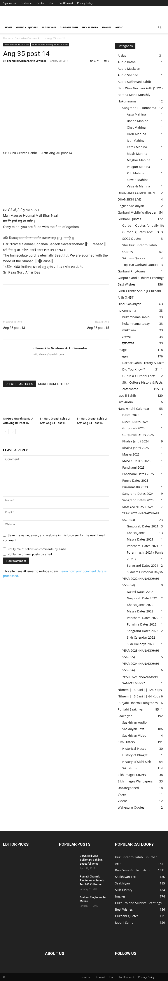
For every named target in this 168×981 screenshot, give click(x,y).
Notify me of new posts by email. (30, 554)
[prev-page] (6, 431)
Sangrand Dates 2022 (142, 631)
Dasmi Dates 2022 (140, 592)
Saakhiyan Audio (134, 722)
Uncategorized (128, 788)
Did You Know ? (133, 369)
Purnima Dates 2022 (141, 624)
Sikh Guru (129, 768)
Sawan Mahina (138, 180)
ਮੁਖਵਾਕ (126, 337)
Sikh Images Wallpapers (135, 781)
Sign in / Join (10, 3)
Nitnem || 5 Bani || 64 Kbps (139, 696)
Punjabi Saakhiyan (131, 709)
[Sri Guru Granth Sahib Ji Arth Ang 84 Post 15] (56, 404)
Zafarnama (130, 389)
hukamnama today (136, 323)
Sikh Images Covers (132, 775)
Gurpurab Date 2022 (142, 598)
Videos (122, 801)
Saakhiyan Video (134, 735)
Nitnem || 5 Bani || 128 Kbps (140, 690)
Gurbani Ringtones (131, 271)
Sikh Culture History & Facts (142, 382)
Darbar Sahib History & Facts (143, 363)
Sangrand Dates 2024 (138, 493)
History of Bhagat (134, 755)
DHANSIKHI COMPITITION (136, 193)
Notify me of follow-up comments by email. (36, 549)
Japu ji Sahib (127, 395)
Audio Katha (127, 62)
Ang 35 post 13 (14, 328)
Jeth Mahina (136, 140)
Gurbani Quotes (27, 27)
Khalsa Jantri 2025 (135, 448)
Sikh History (126, 742)
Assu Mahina (136, 114)
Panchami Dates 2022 (142, 618)
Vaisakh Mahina (138, 186)
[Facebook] (7, 70)
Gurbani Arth (69, 27)
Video (122, 794)
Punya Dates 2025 (135, 480)
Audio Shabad (128, 75)
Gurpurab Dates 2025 (138, 435)
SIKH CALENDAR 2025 (138, 507)
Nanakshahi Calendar (133, 408)
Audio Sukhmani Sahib (134, 82)
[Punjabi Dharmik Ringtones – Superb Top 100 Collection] (68, 881)
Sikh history (90, 27)
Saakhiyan (49, 27)
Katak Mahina (137, 147)
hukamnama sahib (136, 317)
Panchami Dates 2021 (142, 546)
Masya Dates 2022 (140, 611)
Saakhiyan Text (133, 729)
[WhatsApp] (37, 70)
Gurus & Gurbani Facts (139, 376)
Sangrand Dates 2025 (138, 500)
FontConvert (66, 3)
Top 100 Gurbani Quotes (140, 265)
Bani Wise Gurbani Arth (29, 38)
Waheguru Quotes (131, 807)
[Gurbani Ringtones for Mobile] (68, 901)
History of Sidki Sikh (136, 762)
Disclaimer (26, 3)
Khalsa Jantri (136, 533)
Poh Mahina (135, 173)
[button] (159, 28)
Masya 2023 (131, 454)
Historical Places (134, 748)
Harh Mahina (136, 134)
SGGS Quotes (132, 238)
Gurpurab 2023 (133, 428)
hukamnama (127, 310)
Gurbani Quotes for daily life (143, 225)
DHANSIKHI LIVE (129, 199)
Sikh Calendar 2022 (141, 637)
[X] (17, 70)
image (122, 350)
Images (106, 27)
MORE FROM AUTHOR (53, 384)
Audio (119, 27)
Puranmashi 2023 (135, 487)
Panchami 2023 (133, 467)
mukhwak (129, 330)
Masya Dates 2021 (140, 539)
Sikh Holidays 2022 (140, 644)
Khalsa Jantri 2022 (140, 605)
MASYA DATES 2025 (136, 461)
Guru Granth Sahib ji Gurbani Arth (50, 44)
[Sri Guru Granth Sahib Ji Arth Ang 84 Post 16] (19, 404)
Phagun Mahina (138, 167)
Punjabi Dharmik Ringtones (138, 703)
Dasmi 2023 (130, 415)
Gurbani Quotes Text (137, 232)
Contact (41, 3)
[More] (47, 70)
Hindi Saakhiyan (129, 304)
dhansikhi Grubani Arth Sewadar (26, 60)
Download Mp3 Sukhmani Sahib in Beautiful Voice (91, 859)
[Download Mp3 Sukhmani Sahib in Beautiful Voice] (68, 860)
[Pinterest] (27, 70)
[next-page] (13, 431)
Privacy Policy (85, 3)
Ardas (122, 55)
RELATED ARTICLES (19, 384)
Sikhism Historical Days (144, 572)
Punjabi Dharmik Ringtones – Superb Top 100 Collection (92, 880)
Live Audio (125, 402)
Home (8, 27)
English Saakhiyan (131, 206)
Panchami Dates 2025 (138, 474)
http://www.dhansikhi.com (48, 354)
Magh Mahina (137, 153)
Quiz (52, 3)
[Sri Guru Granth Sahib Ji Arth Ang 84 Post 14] (93, 404)
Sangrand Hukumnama (139, 108)
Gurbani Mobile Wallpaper (137, 212)
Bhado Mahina (137, 121)
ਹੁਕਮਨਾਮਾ (128, 343)
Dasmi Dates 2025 (135, 422)
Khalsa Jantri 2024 (135, 441)
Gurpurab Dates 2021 (142, 526)
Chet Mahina (136, 127)
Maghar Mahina (138, 160)
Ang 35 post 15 (98, 328)
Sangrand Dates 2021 (142, 565)
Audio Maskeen (129, 68)
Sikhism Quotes (133, 258)
